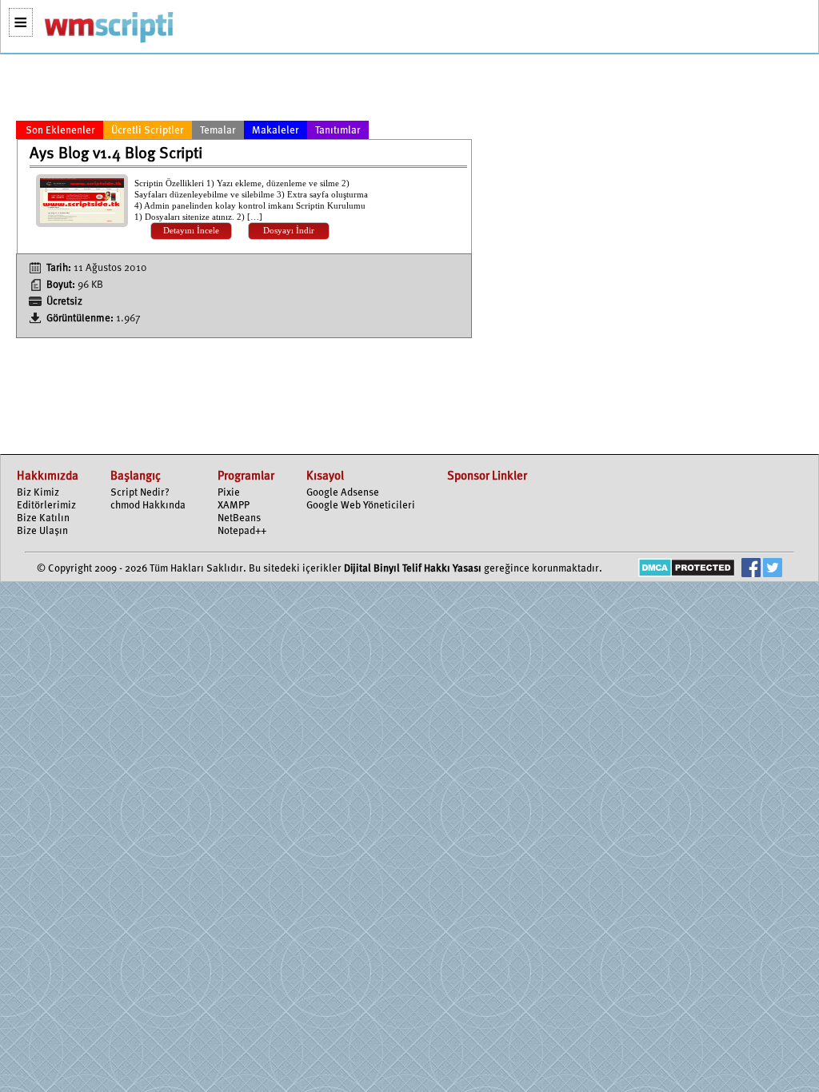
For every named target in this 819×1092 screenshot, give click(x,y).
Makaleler (275, 131)
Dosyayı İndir (288, 230)
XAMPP (234, 505)
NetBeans (239, 518)
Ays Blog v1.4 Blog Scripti (116, 154)
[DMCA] (686, 569)
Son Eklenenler (60, 131)
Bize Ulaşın (42, 531)
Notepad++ (242, 531)
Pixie (229, 493)
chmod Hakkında (148, 505)
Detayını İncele (191, 230)
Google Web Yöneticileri (360, 505)
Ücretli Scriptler (147, 131)
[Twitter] (772, 569)
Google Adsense (342, 493)
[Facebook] (751, 569)
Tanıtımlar (338, 131)
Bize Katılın (43, 518)
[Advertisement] (244, 90)
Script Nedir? (140, 493)
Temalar (218, 131)
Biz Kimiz (38, 493)
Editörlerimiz (46, 505)
